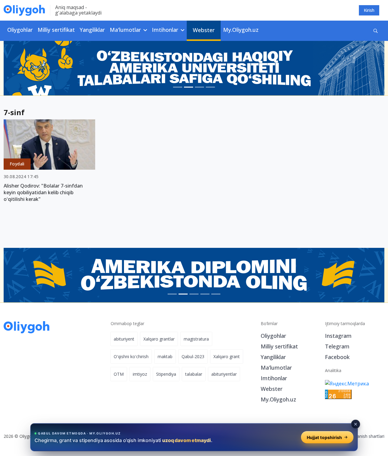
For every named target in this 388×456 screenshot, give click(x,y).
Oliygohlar (20, 29)
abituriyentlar (224, 374)
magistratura (196, 339)
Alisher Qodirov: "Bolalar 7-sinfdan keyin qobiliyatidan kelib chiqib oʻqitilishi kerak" (43, 192)
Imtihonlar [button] (166, 29)
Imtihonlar (274, 378)
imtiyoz (140, 374)
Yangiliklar (92, 29)
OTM (119, 374)
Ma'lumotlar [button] (126, 29)
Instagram (338, 335)
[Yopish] (355, 424)
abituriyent (124, 339)
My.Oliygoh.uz (241, 29)
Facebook (337, 357)
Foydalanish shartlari (364, 436)
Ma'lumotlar (276, 367)
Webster (204, 30)
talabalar (193, 374)
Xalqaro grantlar (159, 339)
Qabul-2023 (193, 356)
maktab (165, 356)
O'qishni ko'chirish (131, 356)
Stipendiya (166, 374)
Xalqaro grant (226, 356)
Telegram (337, 346)
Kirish (369, 10)
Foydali (17, 164)
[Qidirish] (375, 30)
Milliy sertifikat (56, 29)
